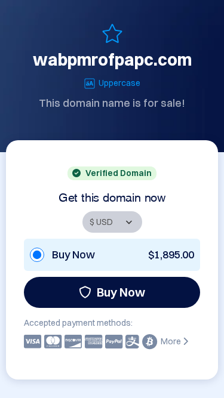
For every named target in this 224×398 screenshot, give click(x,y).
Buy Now (121, 292)
